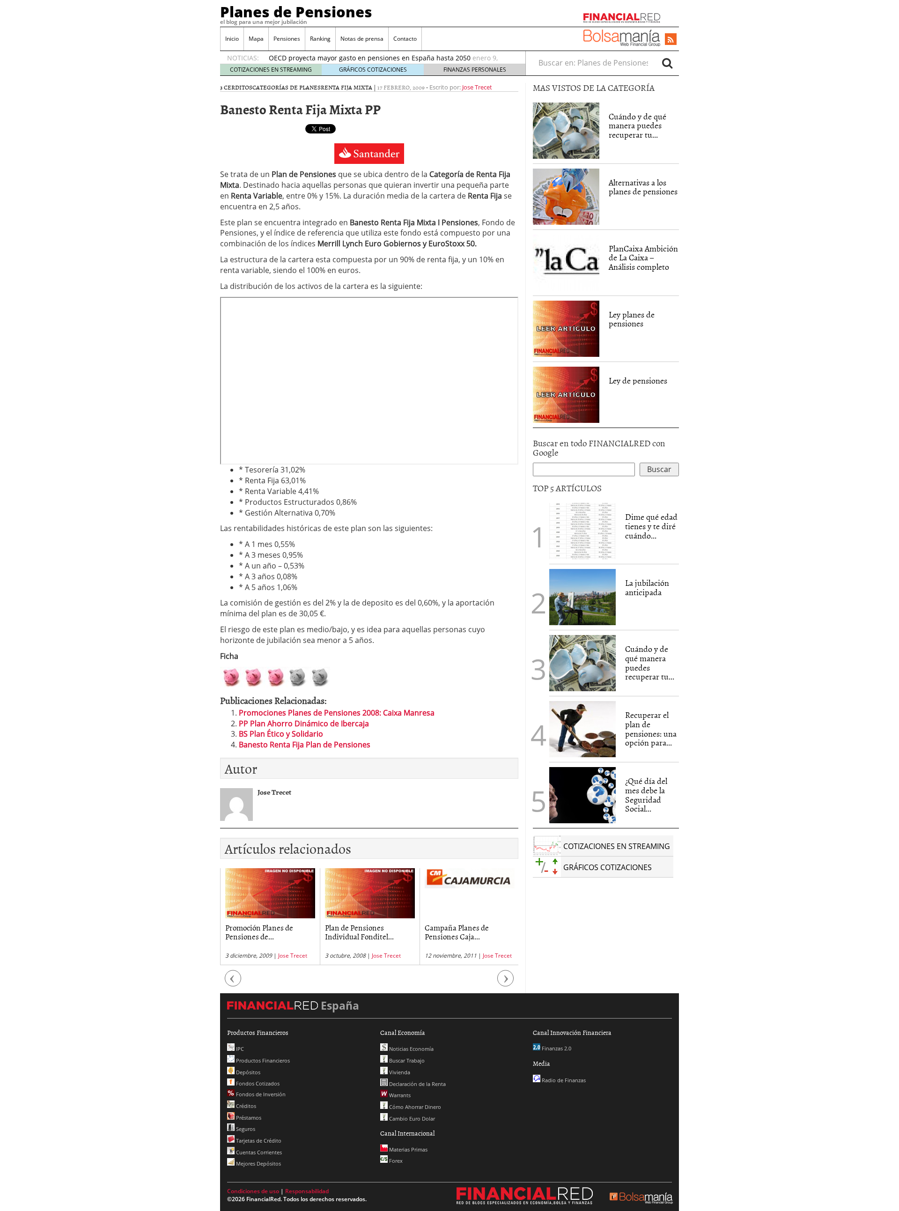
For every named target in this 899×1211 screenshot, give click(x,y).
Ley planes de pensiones (632, 319)
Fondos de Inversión (260, 1094)
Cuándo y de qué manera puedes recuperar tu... (637, 125)
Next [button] (505, 983)
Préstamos (248, 1117)
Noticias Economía (411, 1048)
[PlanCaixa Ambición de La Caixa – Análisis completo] (566, 263)
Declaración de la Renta (417, 1083)
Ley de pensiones (638, 380)
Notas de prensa (361, 39)
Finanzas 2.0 (555, 1048)
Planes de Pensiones (296, 12)
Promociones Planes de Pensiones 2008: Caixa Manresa (337, 713)
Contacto (405, 39)
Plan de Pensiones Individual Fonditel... (259, 931)
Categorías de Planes (286, 87)
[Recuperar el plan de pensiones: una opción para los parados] (582, 729)
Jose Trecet (477, 87)
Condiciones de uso (253, 1191)
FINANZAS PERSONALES (474, 70)
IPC (239, 1048)
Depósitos (247, 1072)
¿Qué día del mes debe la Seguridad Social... (646, 795)
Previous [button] (233, 983)
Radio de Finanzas (563, 1080)
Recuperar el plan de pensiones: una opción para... (651, 729)
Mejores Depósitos (258, 1163)
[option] (270, 916)
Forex (395, 1160)
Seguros (245, 1128)
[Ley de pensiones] (566, 394)
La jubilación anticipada (647, 587)
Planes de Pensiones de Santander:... (462, 931)
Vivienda (399, 1072)
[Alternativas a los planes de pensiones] (566, 196)
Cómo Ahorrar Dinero (414, 1106)
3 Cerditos (236, 87)
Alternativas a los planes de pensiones (643, 187)
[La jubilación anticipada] (582, 597)
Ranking (320, 39)
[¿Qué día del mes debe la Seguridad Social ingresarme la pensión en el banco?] (582, 795)
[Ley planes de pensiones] (566, 328)
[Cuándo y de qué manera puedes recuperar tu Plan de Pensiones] (566, 130)
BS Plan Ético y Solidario (281, 734)
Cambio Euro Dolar (411, 1118)
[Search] (667, 63)
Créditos (245, 1105)
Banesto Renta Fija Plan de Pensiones (304, 744)
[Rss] (671, 40)
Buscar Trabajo (406, 1060)
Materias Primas (407, 1149)
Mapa (256, 39)
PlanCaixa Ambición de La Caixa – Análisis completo (643, 257)
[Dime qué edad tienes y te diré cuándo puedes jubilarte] (582, 530)
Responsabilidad (307, 1191)
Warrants (399, 1095)
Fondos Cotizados (257, 1083)
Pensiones (286, 39)
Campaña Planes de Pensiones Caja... (357, 931)
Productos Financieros (262, 1060)
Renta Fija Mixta (346, 87)
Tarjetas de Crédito (258, 1140)
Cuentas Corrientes (258, 1152)
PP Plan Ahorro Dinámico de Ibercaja (304, 723)
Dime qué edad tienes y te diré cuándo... (651, 526)
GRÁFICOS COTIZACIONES (373, 70)
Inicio (232, 39)
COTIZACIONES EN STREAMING (271, 70)
